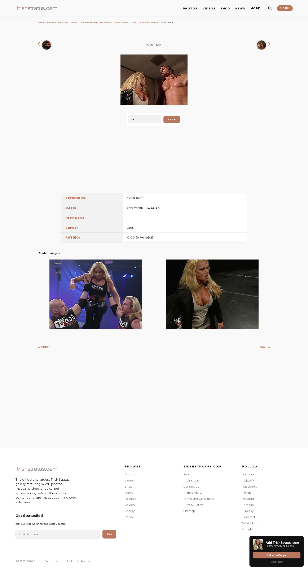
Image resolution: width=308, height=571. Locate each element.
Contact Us (191, 486)
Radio (129, 517)
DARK (286, 8)
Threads (248, 504)
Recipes (130, 498)
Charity (130, 511)
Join (109, 534)
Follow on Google (277, 555)
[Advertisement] (154, 158)
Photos (50, 22)
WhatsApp (249, 523)
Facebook (249, 486)
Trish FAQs (191, 480)
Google (247, 529)
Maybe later (277, 562)
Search (188, 474)
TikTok (246, 492)
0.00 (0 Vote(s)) (140, 237)
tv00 (131, 198)
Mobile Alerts (192, 492)
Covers (130, 504)
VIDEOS (209, 8)
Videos (129, 480)
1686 (140, 198)
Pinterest (248, 517)
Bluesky (248, 511)
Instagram (249, 474)
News (129, 492)
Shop (128, 486)
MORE (255, 8)
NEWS (240, 8)
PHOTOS (190, 8)
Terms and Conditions (198, 498)
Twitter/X (248, 480)
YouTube (248, 498)
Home (41, 22)
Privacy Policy (193, 504)
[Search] (270, 8)
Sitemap (189, 511)
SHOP (225, 8)
